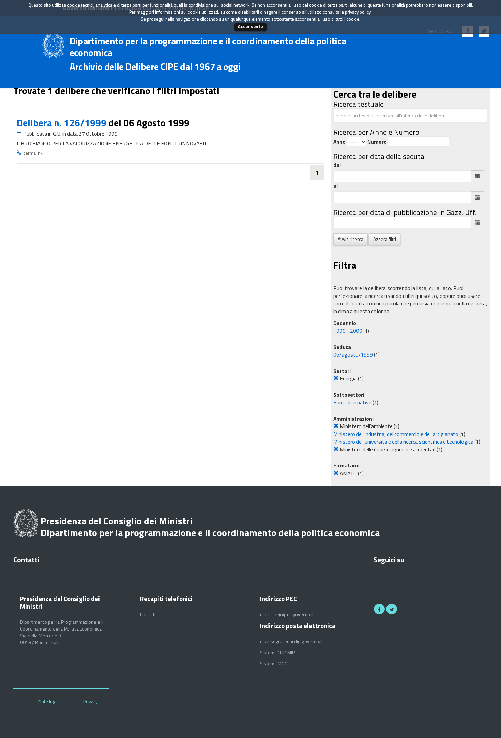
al (335, 186)
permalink (32, 152)
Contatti (147, 614)
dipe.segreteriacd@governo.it (291, 641)
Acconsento (250, 26)
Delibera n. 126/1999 (62, 122)
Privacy (90, 701)
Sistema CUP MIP (277, 652)
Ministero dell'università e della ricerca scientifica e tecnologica (403, 441)
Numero (377, 142)
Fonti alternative (352, 402)
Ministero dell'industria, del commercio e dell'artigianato (395, 434)
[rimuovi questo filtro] (336, 378)
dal (337, 165)
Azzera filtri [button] (384, 239)
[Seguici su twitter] (391, 609)
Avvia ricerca (350, 239)
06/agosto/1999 (353, 354)
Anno (339, 142)
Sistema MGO (274, 663)
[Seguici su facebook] (379, 609)
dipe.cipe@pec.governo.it (287, 614)
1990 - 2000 (347, 331)
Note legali (49, 701)
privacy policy (358, 12)
